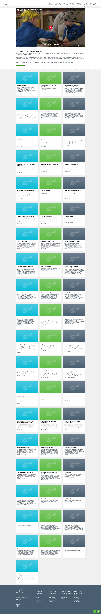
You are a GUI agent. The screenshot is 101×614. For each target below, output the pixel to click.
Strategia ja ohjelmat (65, 594)
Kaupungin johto (39, 593)
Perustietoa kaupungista (78, 593)
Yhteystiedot (76, 596)
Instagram (17, 605)
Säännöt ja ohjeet (64, 596)
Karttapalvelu (76, 598)
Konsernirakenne (39, 596)
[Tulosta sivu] (84, 7)
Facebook (18, 604)
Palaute (75, 597)
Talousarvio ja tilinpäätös (66, 593)
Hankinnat (63, 598)
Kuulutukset (51, 600)
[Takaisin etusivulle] (18, 7)
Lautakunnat (51, 596)
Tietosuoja (76, 600)
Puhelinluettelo (77, 594)
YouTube (17, 606)
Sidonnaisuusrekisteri (53, 597)
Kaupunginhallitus (52, 594)
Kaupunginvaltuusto (52, 593)
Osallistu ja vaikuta (52, 601)
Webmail (37, 601)
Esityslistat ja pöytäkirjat (53, 598)
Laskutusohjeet (64, 597)
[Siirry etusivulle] (6, 4)
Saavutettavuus (77, 601)
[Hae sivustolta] (98, 4)
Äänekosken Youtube (20, 65)
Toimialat (37, 597)
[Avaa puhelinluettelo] (99, 1)
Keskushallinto (38, 594)
